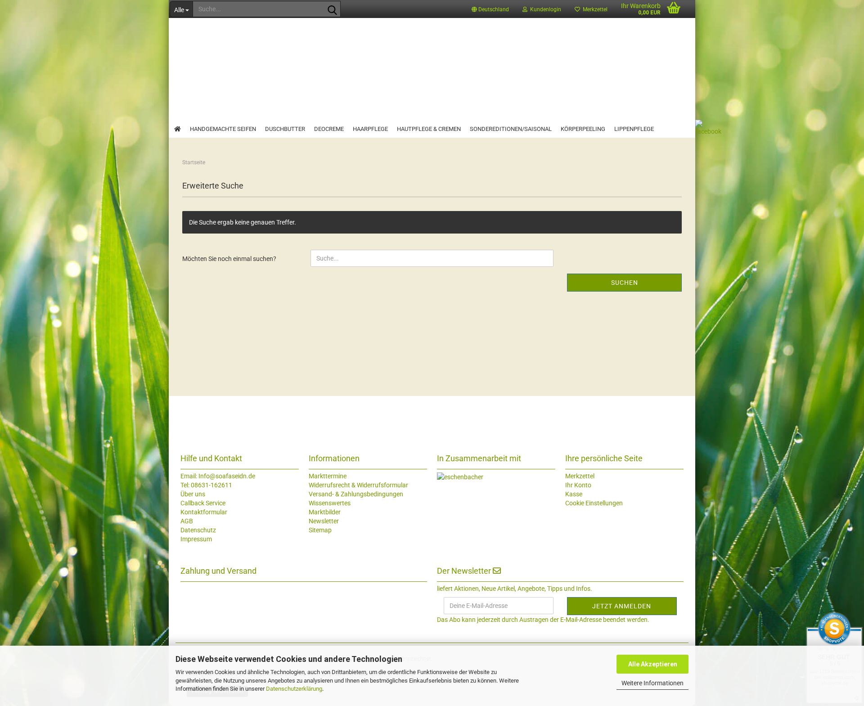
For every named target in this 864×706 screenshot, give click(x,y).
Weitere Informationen (652, 683)
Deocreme (329, 129)
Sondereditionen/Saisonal (511, 129)
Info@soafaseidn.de (226, 476)
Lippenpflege (634, 129)
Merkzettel (594, 9)
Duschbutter (285, 129)
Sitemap (320, 530)
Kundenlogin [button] (544, 9)
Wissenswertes (330, 503)
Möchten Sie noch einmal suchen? (229, 258)
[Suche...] (332, 9)
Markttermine (327, 476)
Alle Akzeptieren (652, 664)
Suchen (624, 282)
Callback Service (202, 503)
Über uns (192, 494)
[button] (490, 9)
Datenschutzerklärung (294, 688)
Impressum (196, 539)
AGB (186, 521)
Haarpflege (370, 129)
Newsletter (324, 521)
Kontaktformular (203, 512)
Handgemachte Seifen (223, 129)
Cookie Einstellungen (594, 503)
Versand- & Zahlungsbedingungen (356, 494)
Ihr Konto (578, 485)
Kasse (573, 494)
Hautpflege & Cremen (429, 129)
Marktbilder (325, 512)
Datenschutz (198, 530)
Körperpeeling (583, 129)
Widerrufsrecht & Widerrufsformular (358, 485)
